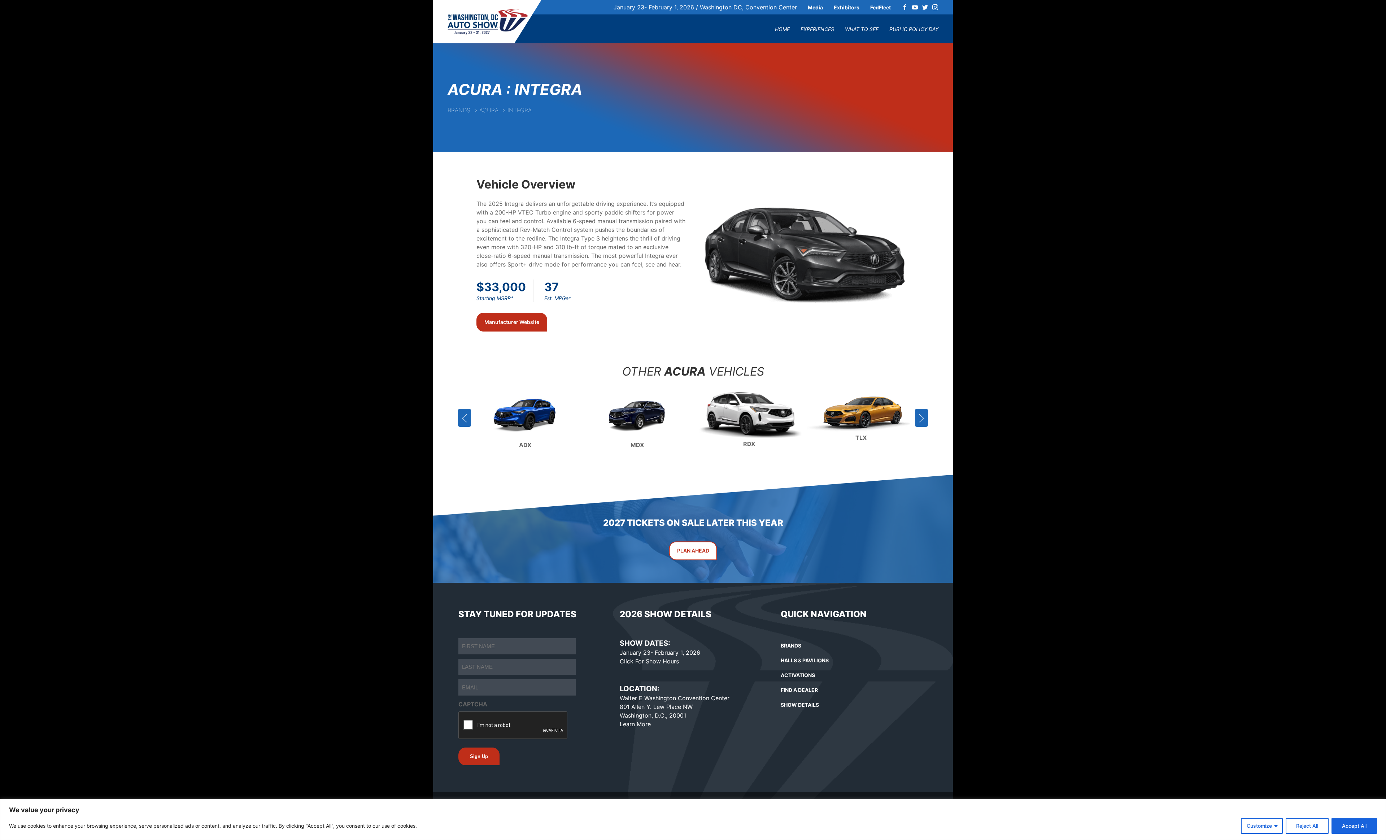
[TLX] (861, 413)
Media (815, 7)
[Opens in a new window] (905, 7)
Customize (1259, 826)
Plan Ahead (693, 551)
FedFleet (880, 7)
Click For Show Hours (649, 661)
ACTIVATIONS (798, 675)
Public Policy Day (913, 29)
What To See (862, 29)
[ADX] (525, 413)
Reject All (1307, 826)
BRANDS (791, 645)
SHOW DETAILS (800, 705)
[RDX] (749, 413)
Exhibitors (846, 7)
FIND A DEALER (799, 690)
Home (782, 29)
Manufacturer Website (511, 322)
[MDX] (637, 413)
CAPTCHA (472, 704)
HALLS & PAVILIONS (805, 660)
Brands (459, 110)
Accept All (1354, 826)
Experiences (817, 29)
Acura (488, 110)
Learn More (635, 724)
